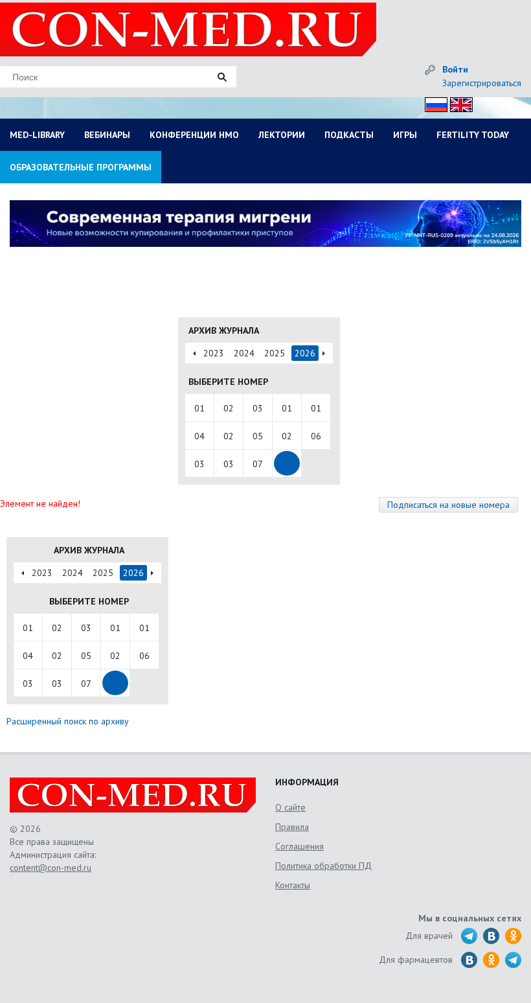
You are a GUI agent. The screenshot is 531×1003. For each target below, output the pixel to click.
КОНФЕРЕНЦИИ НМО (194, 135)
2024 (244, 353)
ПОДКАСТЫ (349, 135)
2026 (305, 353)
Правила (292, 827)
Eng (458, 102)
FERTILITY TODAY (472, 135)
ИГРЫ (405, 135)
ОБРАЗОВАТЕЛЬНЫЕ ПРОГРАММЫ (81, 167)
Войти (455, 69)
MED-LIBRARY (37, 135)
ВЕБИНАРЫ (107, 135)
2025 (274, 353)
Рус (432, 102)
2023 (213, 353)
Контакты (292, 885)
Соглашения (299, 846)
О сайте (290, 807)
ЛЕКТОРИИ (281, 135)
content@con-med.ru (50, 867)
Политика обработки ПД (323, 865)
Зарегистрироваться (481, 83)
